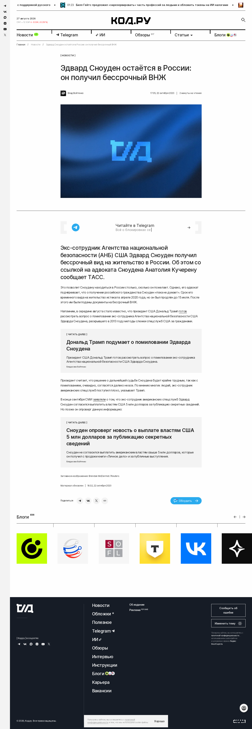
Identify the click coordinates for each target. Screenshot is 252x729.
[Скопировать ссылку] (104, 500)
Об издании (136, 604)
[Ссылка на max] (5, 17)
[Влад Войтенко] (63, 93)
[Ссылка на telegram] (5, 5)
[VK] (88, 500)
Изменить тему (225, 623)
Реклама (136, 609)
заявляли (99, 399)
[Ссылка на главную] (25, 608)
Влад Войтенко (76, 93)
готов (183, 311)
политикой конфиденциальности (225, 635)
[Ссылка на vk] (5, 11)
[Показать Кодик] (244, 708)
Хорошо (159, 721)
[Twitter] (96, 500)
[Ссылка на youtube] (5, 29)
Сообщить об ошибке (228, 610)
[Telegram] (80, 500)
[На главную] (131, 21)
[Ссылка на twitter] (5, 34)
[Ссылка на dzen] (5, 23)
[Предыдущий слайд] (235, 517)
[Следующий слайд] (244, 517)
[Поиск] (243, 20)
